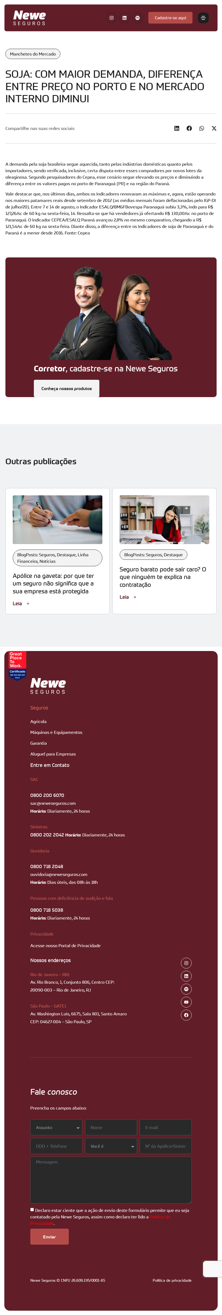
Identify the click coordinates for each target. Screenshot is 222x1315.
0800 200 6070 (47, 795)
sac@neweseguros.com (53, 803)
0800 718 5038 (46, 910)
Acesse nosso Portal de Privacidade (65, 945)
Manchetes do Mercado (33, 54)
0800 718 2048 (46, 866)
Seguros (39, 708)
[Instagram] (111, 17)
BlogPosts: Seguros (36, 554)
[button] (177, 128)
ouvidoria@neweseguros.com (58, 874)
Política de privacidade (172, 1280)
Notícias (48, 561)
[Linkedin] (124, 17)
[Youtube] (186, 1002)
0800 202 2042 (47, 835)
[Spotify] (137, 17)
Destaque (66, 554)
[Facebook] (186, 1015)
